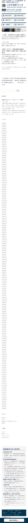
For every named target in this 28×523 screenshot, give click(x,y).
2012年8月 (4, 376)
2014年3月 (4, 349)
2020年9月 (4, 223)
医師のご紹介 (17, 510)
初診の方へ (5, 512)
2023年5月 (4, 173)
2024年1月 (4, 164)
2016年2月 (4, 313)
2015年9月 (4, 320)
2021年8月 (4, 205)
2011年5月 (4, 392)
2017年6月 (4, 288)
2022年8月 (4, 187)
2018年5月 (4, 268)
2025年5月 (4, 139)
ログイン (4, 432)
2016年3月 (4, 311)
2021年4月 (4, 213)
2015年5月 (4, 327)
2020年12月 (4, 218)
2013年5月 (4, 363)
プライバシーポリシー (7, 515)
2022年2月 (4, 196)
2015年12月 (4, 315)
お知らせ (4, 417)
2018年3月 (4, 272)
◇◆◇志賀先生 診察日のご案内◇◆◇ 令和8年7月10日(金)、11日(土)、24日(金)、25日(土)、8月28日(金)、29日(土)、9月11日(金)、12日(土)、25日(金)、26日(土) (14, 105)
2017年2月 (4, 293)
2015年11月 (4, 317)
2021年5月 (4, 211)
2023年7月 (4, 171)
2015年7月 (4, 324)
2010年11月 (4, 399)
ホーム (4, 510)
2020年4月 (4, 230)
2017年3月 (4, 292)
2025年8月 (4, 135)
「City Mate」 (5, 101)
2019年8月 (4, 245)
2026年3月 (4, 128)
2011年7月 (4, 389)
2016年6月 (4, 308)
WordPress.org (5, 437)
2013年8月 (4, 360)
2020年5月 (4, 229)
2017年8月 (4, 284)
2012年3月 (4, 380)
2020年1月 (4, 236)
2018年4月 (4, 270)
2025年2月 (4, 144)
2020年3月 (4, 232)
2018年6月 (4, 266)
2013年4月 (4, 365)
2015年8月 (4, 322)
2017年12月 (4, 277)
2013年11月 (4, 356)
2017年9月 (4, 283)
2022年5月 (4, 191)
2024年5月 (4, 159)
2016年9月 (4, 302)
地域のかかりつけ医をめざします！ (15, 67)
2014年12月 (4, 336)
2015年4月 (4, 329)
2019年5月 (4, 248)
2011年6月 (4, 390)
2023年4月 (4, 175)
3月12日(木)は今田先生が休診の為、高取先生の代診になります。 (20, 80)
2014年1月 (4, 353)
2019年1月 (4, 256)
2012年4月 (4, 378)
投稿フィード (5, 433)
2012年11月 (4, 372)
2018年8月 (4, 265)
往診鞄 (3, 423)
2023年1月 (4, 178)
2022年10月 (4, 184)
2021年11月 (4, 200)
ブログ (3, 419)
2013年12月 (4, 354)
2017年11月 (4, 279)
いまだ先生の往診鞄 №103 (8, 108)
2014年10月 (4, 338)
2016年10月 (4, 301)
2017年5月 (4, 290)
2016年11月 (4, 299)
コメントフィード (6, 435)
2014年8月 (4, 342)
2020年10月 (4, 222)
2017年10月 (4, 281)
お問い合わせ (16, 515)
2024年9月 (4, 153)
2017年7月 (4, 286)
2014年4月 (4, 347)
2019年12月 (4, 238)
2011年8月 (4, 387)
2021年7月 (4, 207)
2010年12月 (4, 397)
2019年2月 (4, 254)
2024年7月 (4, 157)
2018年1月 (4, 275)
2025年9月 (4, 134)
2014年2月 (4, 351)
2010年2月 (4, 408)
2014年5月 (4, 345)
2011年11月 (4, 383)
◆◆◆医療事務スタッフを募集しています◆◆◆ (12, 99)
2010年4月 (4, 405)
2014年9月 (4, 340)
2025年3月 (4, 143)
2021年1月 (4, 216)
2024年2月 (4, 162)
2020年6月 (4, 227)
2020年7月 (4, 225)
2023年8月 (4, 169)
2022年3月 (4, 195)
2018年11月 (4, 259)
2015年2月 (4, 333)
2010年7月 (4, 403)
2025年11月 (4, 132)
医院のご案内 (10, 510)
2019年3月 (4, 252)
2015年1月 (4, 335)
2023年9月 (4, 168)
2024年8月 (4, 155)
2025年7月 (4, 137)
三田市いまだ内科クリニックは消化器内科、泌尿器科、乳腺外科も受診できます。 (13, 1)
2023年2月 (4, 177)
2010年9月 (4, 401)
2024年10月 (4, 151)
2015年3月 (4, 331)
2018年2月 (4, 274)
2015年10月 (4, 318)
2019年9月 (4, 243)
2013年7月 (4, 362)
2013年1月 (4, 371)
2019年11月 (4, 239)
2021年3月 (4, 214)
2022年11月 (4, 182)
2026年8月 (4, 123)
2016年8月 (4, 304)
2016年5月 (4, 310)
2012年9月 (4, 374)
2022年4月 (4, 193)
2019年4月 (4, 250)
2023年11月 (4, 166)
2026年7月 (4, 125)
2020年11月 (4, 220)
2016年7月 (4, 306)
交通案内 (19, 512)
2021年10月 (4, 202)
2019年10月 (4, 241)
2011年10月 (4, 385)
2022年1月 (4, 198)
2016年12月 (4, 297)
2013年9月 (4, 358)
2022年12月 (4, 180)
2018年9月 (4, 263)
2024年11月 (4, 150)
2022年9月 (4, 186)
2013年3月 (4, 367)
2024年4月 (4, 160)
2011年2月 (4, 396)
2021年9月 (4, 204)
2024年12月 (4, 148)
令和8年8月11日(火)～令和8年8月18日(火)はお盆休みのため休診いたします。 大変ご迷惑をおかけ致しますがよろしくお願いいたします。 (13, 112)
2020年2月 (4, 234)
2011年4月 (4, 394)
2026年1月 (4, 130)
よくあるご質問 (12, 512)
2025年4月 (4, 141)
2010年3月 (4, 406)
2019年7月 (4, 247)
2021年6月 (4, 209)
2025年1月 (4, 146)
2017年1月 (4, 295)
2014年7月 (4, 344)
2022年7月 (4, 189)
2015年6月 (4, 326)
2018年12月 (4, 257)
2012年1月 (4, 381)
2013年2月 (4, 369)
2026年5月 (4, 126)
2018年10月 (4, 261)
